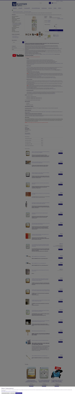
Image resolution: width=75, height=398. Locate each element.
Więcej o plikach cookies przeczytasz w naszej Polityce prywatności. (9, 391)
